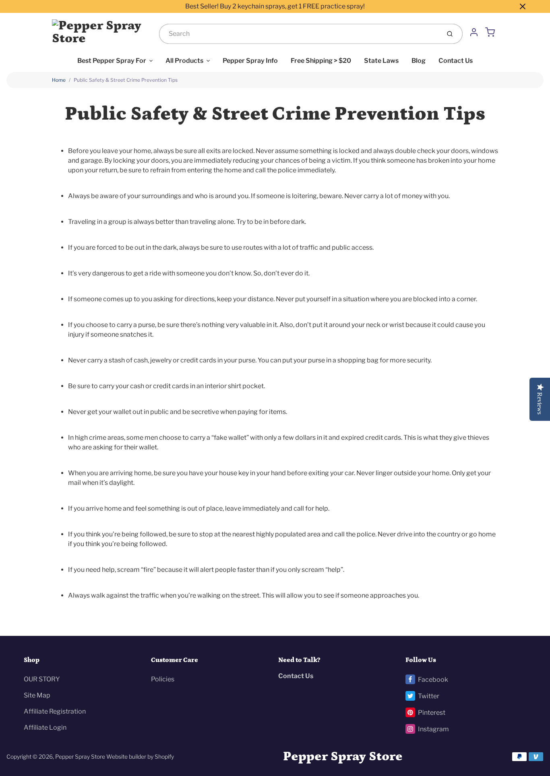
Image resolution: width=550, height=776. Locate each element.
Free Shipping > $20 (321, 60)
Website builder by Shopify (140, 756)
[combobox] (299, 34)
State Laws (381, 60)
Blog (418, 60)
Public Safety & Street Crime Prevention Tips (126, 80)
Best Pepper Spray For (111, 60)
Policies (162, 679)
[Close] (523, 6)
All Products (184, 60)
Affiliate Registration (55, 711)
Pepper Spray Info (250, 60)
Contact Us (455, 60)
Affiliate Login (45, 727)
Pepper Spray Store (80, 756)
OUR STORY (42, 679)
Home (59, 80)
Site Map (37, 695)
